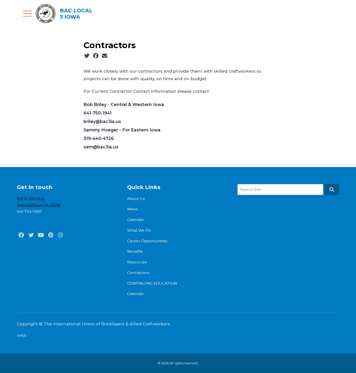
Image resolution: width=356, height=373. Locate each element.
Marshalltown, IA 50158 (38, 205)
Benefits (135, 251)
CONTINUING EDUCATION (152, 283)
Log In (21, 335)
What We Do (139, 230)
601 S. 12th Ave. (31, 198)
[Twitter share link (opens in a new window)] (87, 56)
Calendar (135, 219)
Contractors (138, 272)
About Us (136, 198)
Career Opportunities (147, 241)
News (132, 209)
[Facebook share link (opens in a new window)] (96, 56)
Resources (137, 262)
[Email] (104, 56)
